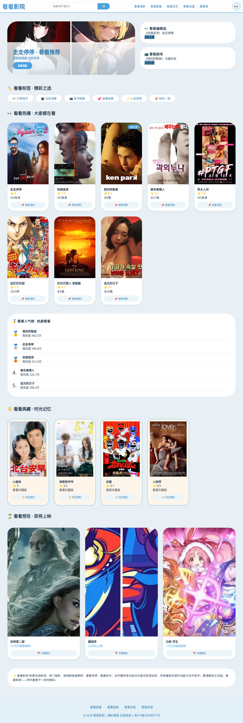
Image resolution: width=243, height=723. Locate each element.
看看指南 (113, 707)
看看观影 (22, 65)
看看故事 (96, 707)
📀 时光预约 (28, 497)
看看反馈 (147, 707)
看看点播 (149, 37)
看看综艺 (172, 6)
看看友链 (130, 707)
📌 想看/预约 (28, 205)
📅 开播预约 (43, 653)
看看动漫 (189, 6)
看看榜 (204, 6)
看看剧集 (156, 6)
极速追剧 (149, 62)
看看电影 (140, 6)
